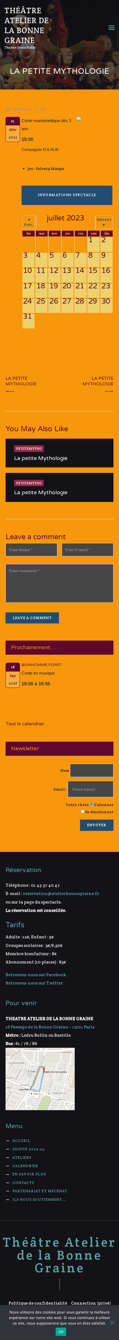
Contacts (23, 1182)
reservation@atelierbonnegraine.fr (61, 893)
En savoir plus (29, 1174)
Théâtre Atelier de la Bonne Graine (60, 1255)
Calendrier (25, 1165)
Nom (64, 770)
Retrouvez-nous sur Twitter (34, 983)
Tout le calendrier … (28, 724)
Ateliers (21, 1157)
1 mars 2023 (22, 109)
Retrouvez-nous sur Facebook (36, 975)
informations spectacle (67, 195)
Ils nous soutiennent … (39, 1199)
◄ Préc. (29, 222)
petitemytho (29, 448)
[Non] (112, 1322)
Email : (60, 789)
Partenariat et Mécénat (39, 1191)
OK (61, 1332)
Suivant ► (104, 222)
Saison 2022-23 (28, 1149)
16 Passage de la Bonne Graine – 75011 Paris (50, 1027)
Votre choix (77, 804)
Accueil (21, 1140)
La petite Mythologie (41, 458)
